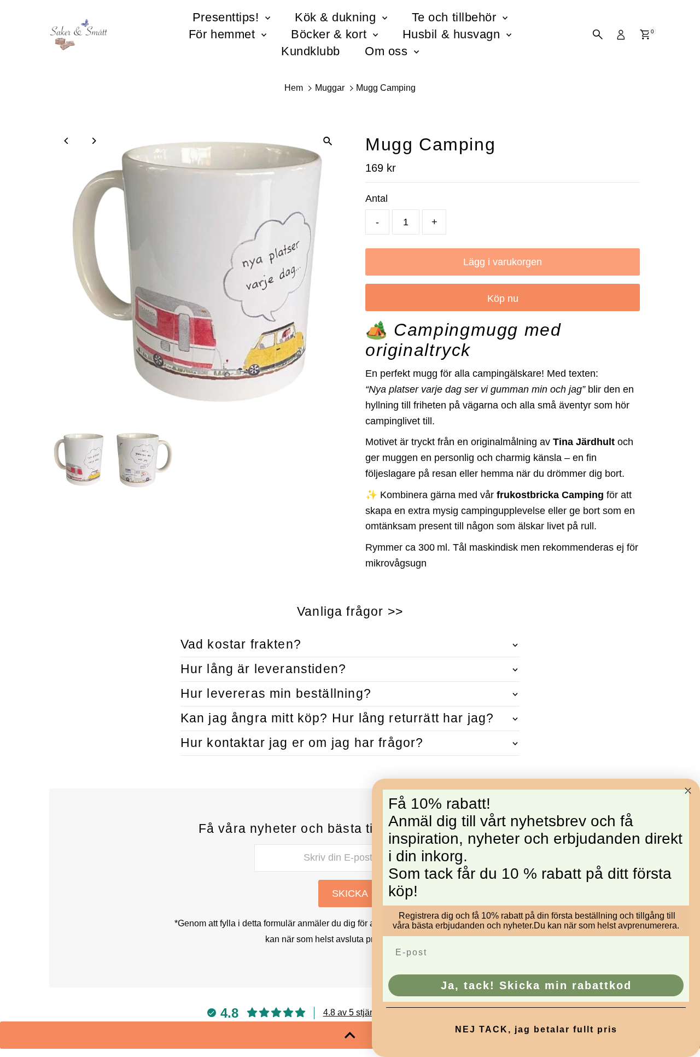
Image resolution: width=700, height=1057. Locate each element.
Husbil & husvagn (453, 34)
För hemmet (224, 34)
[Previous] (67, 141)
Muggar (330, 87)
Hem (293, 87)
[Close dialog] (688, 790)
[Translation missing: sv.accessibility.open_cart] (645, 34)
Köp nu (502, 298)
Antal (376, 198)
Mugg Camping (386, 87)
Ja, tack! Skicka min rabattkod (536, 985)
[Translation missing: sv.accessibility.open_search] (598, 34)
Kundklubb (310, 51)
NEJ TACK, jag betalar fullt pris (536, 1029)
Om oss (388, 51)
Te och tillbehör (456, 17)
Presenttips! (227, 17)
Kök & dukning (337, 17)
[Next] (93, 141)
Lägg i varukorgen (502, 261)
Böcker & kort (330, 34)
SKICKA (350, 893)
